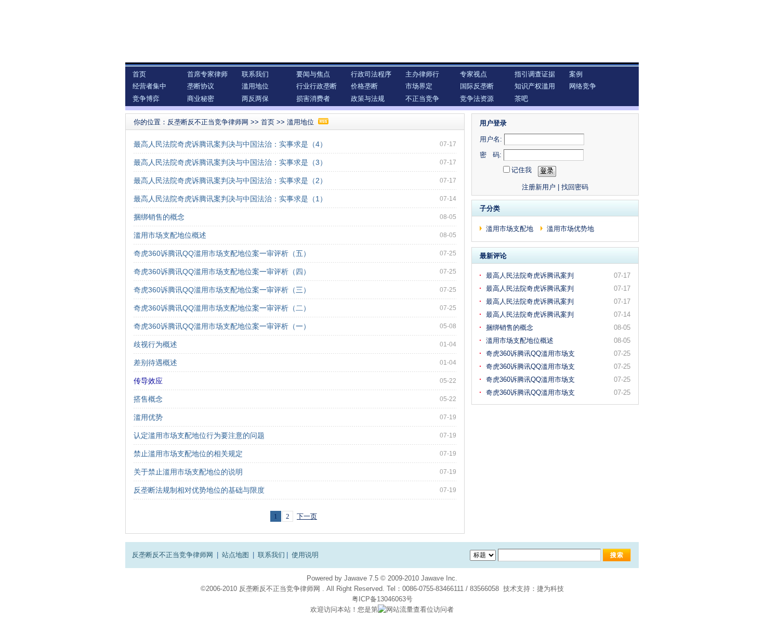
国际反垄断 (477, 86)
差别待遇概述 (155, 362)
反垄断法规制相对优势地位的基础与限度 (199, 490)
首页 (139, 74)
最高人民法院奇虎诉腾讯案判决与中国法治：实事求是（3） (230, 162)
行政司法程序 (371, 74)
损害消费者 (313, 98)
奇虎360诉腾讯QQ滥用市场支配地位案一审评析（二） (222, 308)
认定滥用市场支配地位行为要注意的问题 (199, 435)
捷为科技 (550, 589)
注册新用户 (539, 187)
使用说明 (305, 555)
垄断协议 (200, 86)
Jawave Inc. (439, 578)
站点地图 (235, 555)
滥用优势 (148, 417)
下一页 (307, 516)
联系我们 (255, 74)
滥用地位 (255, 86)
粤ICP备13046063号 (382, 599)
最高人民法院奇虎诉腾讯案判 (531, 275)
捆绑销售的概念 (159, 217)
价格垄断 (364, 86)
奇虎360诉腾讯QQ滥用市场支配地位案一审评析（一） (222, 326)
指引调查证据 (535, 74)
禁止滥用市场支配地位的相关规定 (188, 453)
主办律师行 (422, 74)
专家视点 (473, 74)
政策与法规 (368, 98)
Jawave (355, 578)
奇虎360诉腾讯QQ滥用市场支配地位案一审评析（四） (222, 271)
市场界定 (418, 86)
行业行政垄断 (316, 86)
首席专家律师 (207, 74)
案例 (576, 74)
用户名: (491, 139)
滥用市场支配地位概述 (170, 235)
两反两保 (255, 98)
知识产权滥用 (535, 86)
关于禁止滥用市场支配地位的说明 (188, 472)
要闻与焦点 (313, 74)
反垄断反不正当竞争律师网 (207, 122)
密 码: (491, 155)
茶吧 (521, 98)
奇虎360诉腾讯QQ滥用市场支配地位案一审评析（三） (222, 290)
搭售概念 (148, 399)
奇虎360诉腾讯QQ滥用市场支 (531, 353)
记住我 (521, 170)
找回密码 (574, 187)
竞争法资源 (477, 98)
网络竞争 (582, 86)
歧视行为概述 (155, 344)
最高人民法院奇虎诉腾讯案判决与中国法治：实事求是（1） (230, 199)
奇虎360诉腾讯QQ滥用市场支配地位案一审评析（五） (222, 253)
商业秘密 (200, 98)
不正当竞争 (422, 98)
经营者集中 (149, 86)
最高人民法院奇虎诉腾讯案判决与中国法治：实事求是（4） (230, 144)
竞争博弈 (146, 98)
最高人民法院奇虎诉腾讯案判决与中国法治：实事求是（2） (230, 180)
